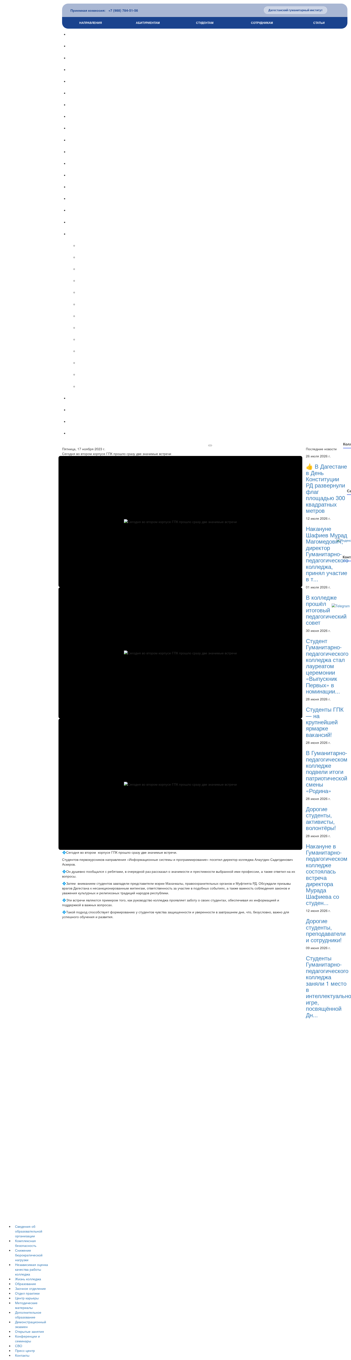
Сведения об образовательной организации (28, 1231)
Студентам (204, 23)
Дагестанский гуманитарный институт (295, 10)
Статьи (319, 23)
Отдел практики (27, 1293)
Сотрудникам (262, 23)
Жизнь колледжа (28, 1278)
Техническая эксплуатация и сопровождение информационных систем (214, 386)
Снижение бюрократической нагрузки (29, 1255)
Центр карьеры (27, 1298)
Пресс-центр (25, 1350)
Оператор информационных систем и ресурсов (214, 351)
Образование (25, 1283)
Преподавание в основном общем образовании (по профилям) (214, 304)
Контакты (22, 1355)
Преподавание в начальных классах (214, 292)
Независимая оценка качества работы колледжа (31, 1269)
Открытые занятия (29, 1331)
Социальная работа (214, 269)
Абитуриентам (148, 23)
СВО (18, 1345)
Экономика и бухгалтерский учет (214, 328)
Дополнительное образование (28, 1314)
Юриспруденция (214, 363)
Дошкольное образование (214, 281)
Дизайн (214, 245)
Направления (90, 23)
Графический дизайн (214, 257)
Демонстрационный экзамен (209, 163)
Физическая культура (214, 316)
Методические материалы (26, 1305)
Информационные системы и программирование (214, 339)
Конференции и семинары (27, 1338)
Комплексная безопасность (25, 1243)
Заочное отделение (30, 1288)
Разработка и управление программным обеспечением (214, 374)
